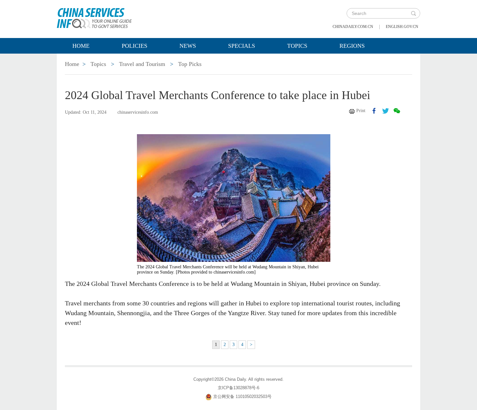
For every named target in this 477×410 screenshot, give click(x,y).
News (187, 46)
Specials (241, 46)
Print (360, 110)
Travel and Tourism (142, 64)
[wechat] (397, 111)
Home (81, 46)
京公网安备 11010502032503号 (242, 396)
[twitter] (385, 111)
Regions (352, 46)
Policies (134, 46)
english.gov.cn (402, 26)
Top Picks (190, 64)
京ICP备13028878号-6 (238, 387)
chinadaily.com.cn (353, 26)
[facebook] (374, 111)
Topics (297, 46)
